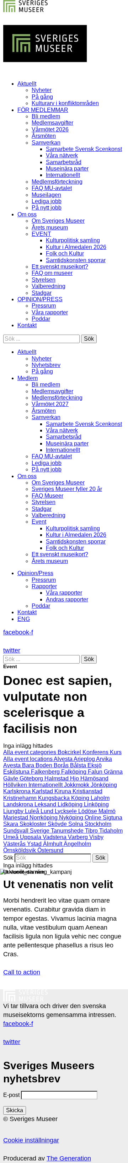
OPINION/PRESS (40, 299)
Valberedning (48, 286)
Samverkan (46, 143)
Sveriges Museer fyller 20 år (67, 489)
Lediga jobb (47, 201)
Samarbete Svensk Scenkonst (84, 149)
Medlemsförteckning (57, 182)
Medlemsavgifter (52, 123)
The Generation (69, 1158)
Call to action (21, 972)
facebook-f (18, 632)
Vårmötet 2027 (50, 404)
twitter (11, 650)
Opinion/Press (35, 573)
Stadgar (42, 293)
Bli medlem (46, 116)
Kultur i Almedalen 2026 (76, 247)
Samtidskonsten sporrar (76, 260)
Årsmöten (44, 136)
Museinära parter (67, 169)
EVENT (41, 234)
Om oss (27, 214)
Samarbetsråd (63, 162)
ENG (23, 619)
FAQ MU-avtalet (52, 188)
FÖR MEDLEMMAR (42, 110)
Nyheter (42, 90)
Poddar (41, 319)
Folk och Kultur (65, 253)
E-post (11, 1095)
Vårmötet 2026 (50, 129)
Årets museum (50, 228)
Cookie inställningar (31, 1140)
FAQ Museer (47, 496)
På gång (42, 97)
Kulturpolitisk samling (73, 240)
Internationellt (63, 175)
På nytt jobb (47, 208)
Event (39, 522)
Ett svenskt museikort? (60, 267)
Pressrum (44, 306)
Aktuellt (26, 84)
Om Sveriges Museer (58, 221)
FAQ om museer (52, 273)
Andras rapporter (67, 599)
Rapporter (44, 586)
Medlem (27, 378)
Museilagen (46, 195)
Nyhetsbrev (46, 365)
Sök (8, 858)
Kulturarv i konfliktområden (65, 103)
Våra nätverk (62, 155)
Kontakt (27, 325)
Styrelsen (43, 280)
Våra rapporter (50, 312)
